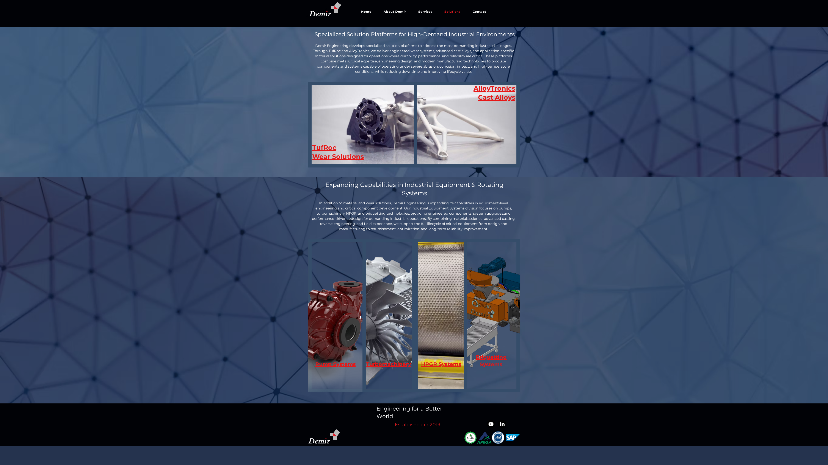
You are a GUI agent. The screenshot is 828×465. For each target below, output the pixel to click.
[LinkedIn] (502, 424)
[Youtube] (491, 424)
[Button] (362, 125)
